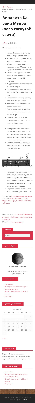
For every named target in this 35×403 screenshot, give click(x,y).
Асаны (13, 196)
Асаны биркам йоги (11, 289)
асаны (12, 198)
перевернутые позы (15, 201)
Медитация (8, 296)
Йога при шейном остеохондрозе (16, 287)
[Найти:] (17, 235)
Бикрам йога (9, 284)
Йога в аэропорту (17, 222)
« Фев (4, 339)
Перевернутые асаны (24, 196)
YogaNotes (27, 397)
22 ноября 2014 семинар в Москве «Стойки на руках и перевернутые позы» (17, 216)
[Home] (3, 7)
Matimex (24, 399)
